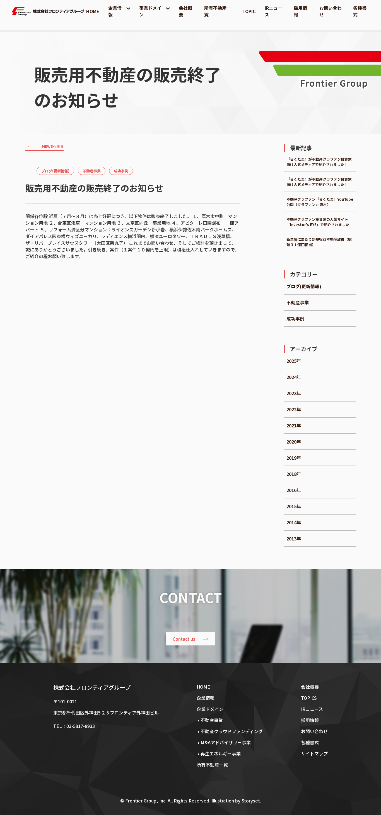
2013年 (293, 538)
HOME (92, 11)
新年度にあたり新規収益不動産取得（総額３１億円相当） (319, 242)
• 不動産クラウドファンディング (230, 731)
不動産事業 (92, 170)
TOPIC (249, 11)
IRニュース (312, 709)
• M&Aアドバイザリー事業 (224, 742)
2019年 (293, 457)
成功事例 (121, 170)
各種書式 (310, 742)
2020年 (293, 441)
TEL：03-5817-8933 (74, 726)
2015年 (293, 506)
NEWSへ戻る (53, 146)
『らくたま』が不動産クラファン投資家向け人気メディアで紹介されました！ (319, 161)
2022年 (293, 409)
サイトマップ (314, 753)
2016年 (293, 490)
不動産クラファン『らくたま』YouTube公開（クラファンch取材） (319, 202)
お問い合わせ (314, 731)
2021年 (293, 425)
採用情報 (310, 720)
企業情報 (205, 697)
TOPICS (309, 697)
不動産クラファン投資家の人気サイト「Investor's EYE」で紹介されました (317, 222)
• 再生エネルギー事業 (219, 753)
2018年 (293, 474)
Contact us (184, 638)
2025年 (293, 361)
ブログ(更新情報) (55, 170)
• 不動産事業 (210, 720)
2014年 (293, 522)
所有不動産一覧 (212, 764)
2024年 (293, 377)
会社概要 (310, 686)
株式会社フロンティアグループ (92, 687)
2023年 (293, 393)
